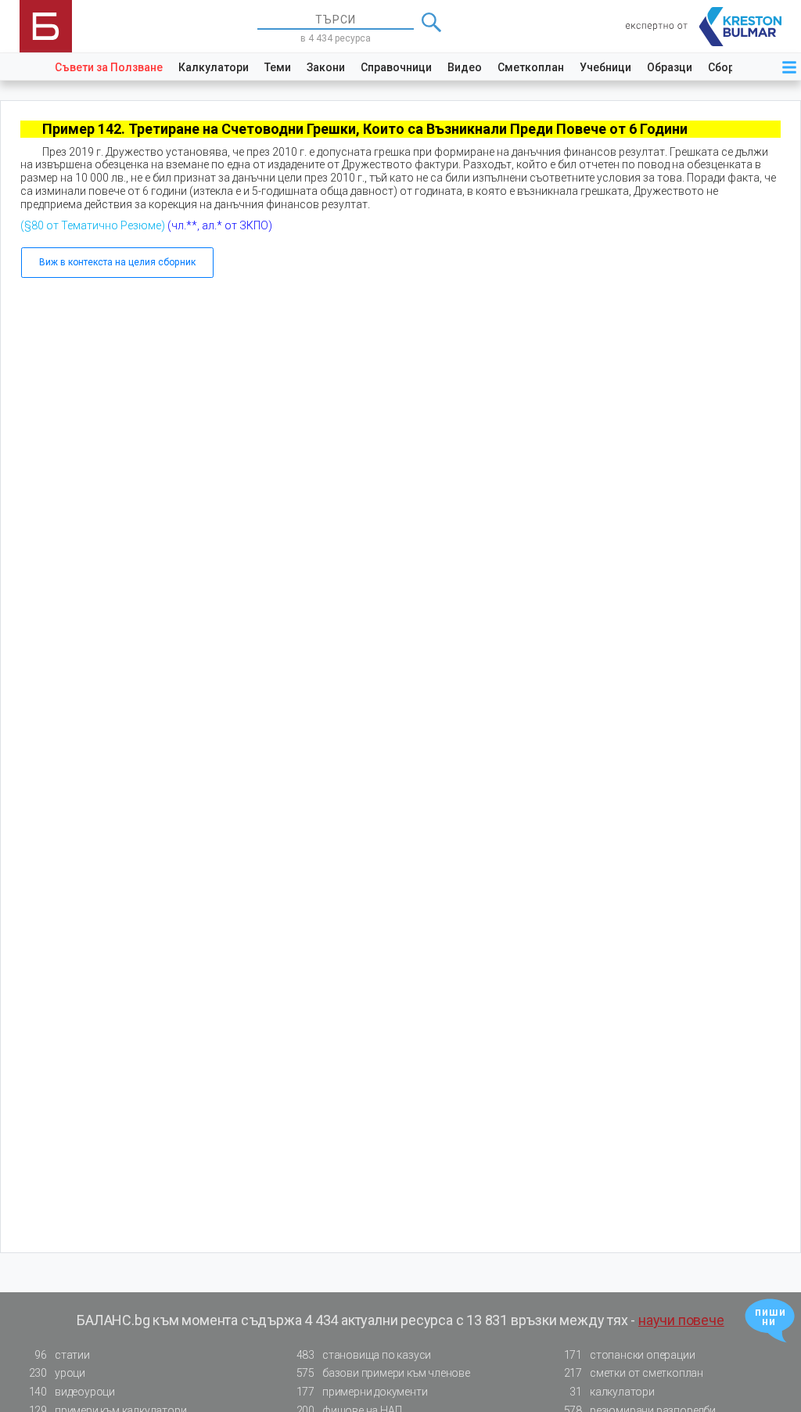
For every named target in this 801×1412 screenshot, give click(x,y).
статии (61, 1355)
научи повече (681, 1320)
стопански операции (629, 1355)
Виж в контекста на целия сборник (117, 262)
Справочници (396, 67)
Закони (326, 67)
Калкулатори (213, 67)
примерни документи (362, 1391)
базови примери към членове (383, 1373)
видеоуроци (72, 1391)
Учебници (605, 67)
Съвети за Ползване (109, 67)
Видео (464, 67)
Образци (669, 67)
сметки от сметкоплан (633, 1373)
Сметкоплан (530, 67)
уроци (57, 1373)
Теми (277, 67)
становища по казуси (364, 1355)
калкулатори (611, 1391)
